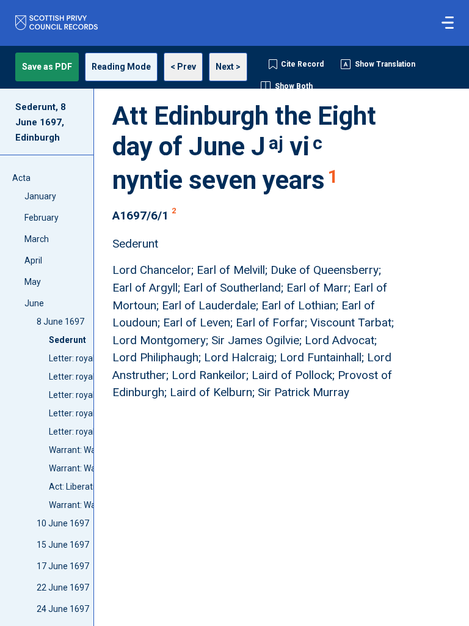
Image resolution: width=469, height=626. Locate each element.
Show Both (294, 86)
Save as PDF (47, 67)
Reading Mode (121, 67)
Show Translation (385, 64)
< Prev (183, 67)
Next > (228, 67)
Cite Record (302, 64)
